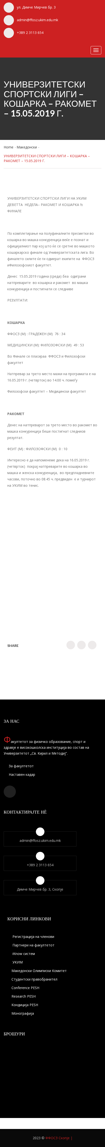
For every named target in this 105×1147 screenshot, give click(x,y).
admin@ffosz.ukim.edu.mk (37, 20)
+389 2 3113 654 (30, 32)
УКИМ (17, 962)
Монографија (22, 1013)
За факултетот (21, 766)
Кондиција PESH (24, 1004)
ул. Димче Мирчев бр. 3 (36, 7)
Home (8, 147)
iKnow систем (23, 953)
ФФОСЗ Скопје (57, 1138)
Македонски (27, 147)
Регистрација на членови (32, 936)
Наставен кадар (21, 774)
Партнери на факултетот (32, 945)
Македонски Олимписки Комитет (39, 970)
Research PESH (23, 996)
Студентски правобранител (34, 979)
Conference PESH (25, 987)
